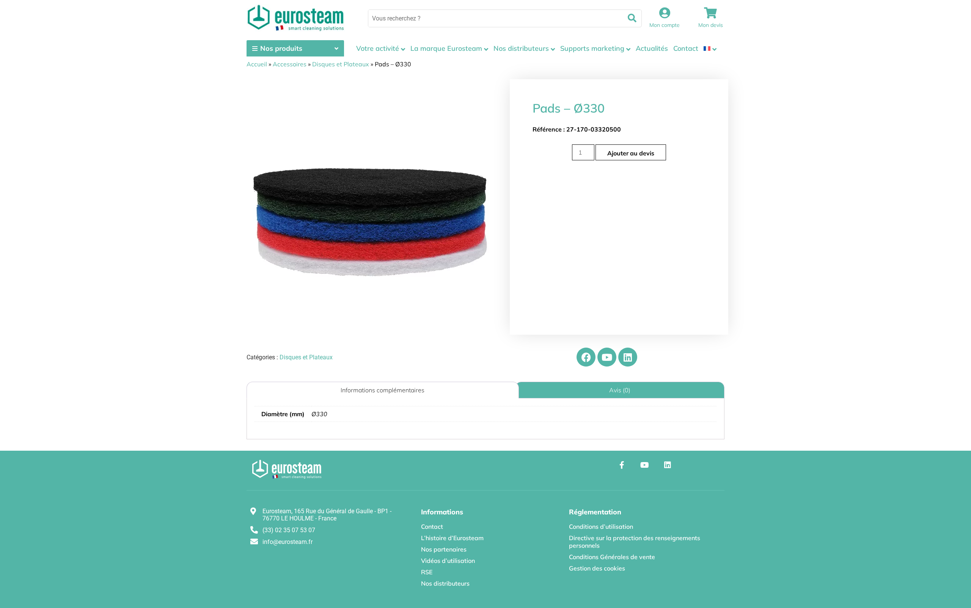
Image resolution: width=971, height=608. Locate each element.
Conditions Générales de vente (612, 557)
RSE (426, 572)
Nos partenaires (444, 549)
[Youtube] (606, 357)
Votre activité (377, 48)
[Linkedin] (627, 357)
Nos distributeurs (521, 48)
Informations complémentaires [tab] (382, 390)
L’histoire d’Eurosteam (452, 538)
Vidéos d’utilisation (448, 560)
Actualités (652, 48)
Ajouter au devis (630, 153)
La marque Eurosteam (446, 48)
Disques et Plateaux (340, 64)
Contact (685, 48)
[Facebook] (586, 357)
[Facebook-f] (622, 465)
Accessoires (289, 64)
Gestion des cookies (597, 568)
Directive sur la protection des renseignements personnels (634, 541)
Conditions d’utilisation (601, 526)
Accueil (257, 64)
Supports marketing (592, 48)
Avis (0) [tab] (619, 390)
